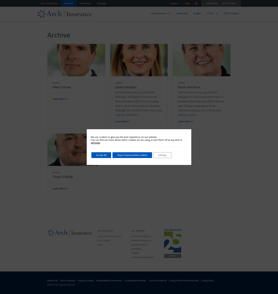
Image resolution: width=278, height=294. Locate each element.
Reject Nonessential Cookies (132, 155)
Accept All (101, 155)
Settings (162, 155)
